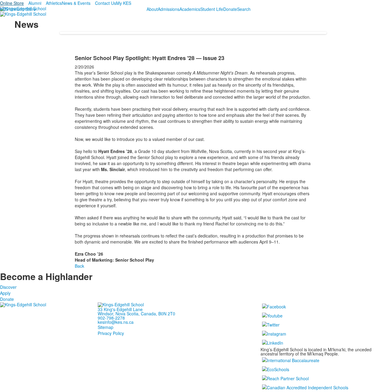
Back (79, 266)
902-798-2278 (111, 318)
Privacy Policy (111, 333)
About (152, 9)
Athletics (54, 3)
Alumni (34, 3)
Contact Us (105, 3)
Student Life (211, 9)
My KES (123, 3)
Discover (8, 287)
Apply (5, 293)
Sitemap (105, 327)
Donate (230, 9)
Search (244, 9)
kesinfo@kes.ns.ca (116, 322)
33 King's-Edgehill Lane (120, 309)
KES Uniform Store (18, 9)
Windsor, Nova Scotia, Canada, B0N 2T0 (136, 314)
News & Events (76, 3)
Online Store (12, 3)
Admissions (168, 9)
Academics (189, 9)
